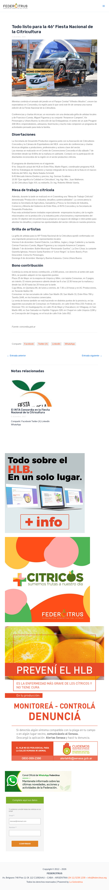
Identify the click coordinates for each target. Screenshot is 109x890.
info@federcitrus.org (97, 878)
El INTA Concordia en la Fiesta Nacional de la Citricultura (30, 411)
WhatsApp (70, 344)
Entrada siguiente (92, 355)
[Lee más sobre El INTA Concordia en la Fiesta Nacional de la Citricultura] (32, 393)
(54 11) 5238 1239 (76, 878)
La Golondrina (76, 882)
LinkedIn (56, 344)
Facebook (29, 344)
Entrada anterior (16, 355)
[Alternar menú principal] (103, 6)
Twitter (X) (43, 344)
